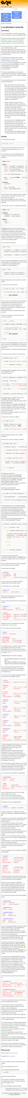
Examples (16, 17)
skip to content (24, 1)
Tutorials (6, 20)
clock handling (16, 40)
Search (13, 9)
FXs (11, 43)
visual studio (8, 62)
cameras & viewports (18, 41)
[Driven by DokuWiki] (17, 1094)
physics (15, 43)
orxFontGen (11, 1024)
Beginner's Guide (17, 13)
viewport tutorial (13, 625)
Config (6, 17)
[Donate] (11, 1093)
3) (6, 150)
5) (1, 350)
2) (1, 1064)
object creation (8, 40)
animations (9, 41)
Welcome (6, 14)
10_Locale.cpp (13, 1053)
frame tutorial (22, 844)
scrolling (22, 43)
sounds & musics (5, 43)
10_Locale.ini (6, 797)
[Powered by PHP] (17, 1093)
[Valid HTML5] (23, 1093)
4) (7, 347)
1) (10, 58)
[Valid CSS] (11, 1094)
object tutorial (12, 794)
